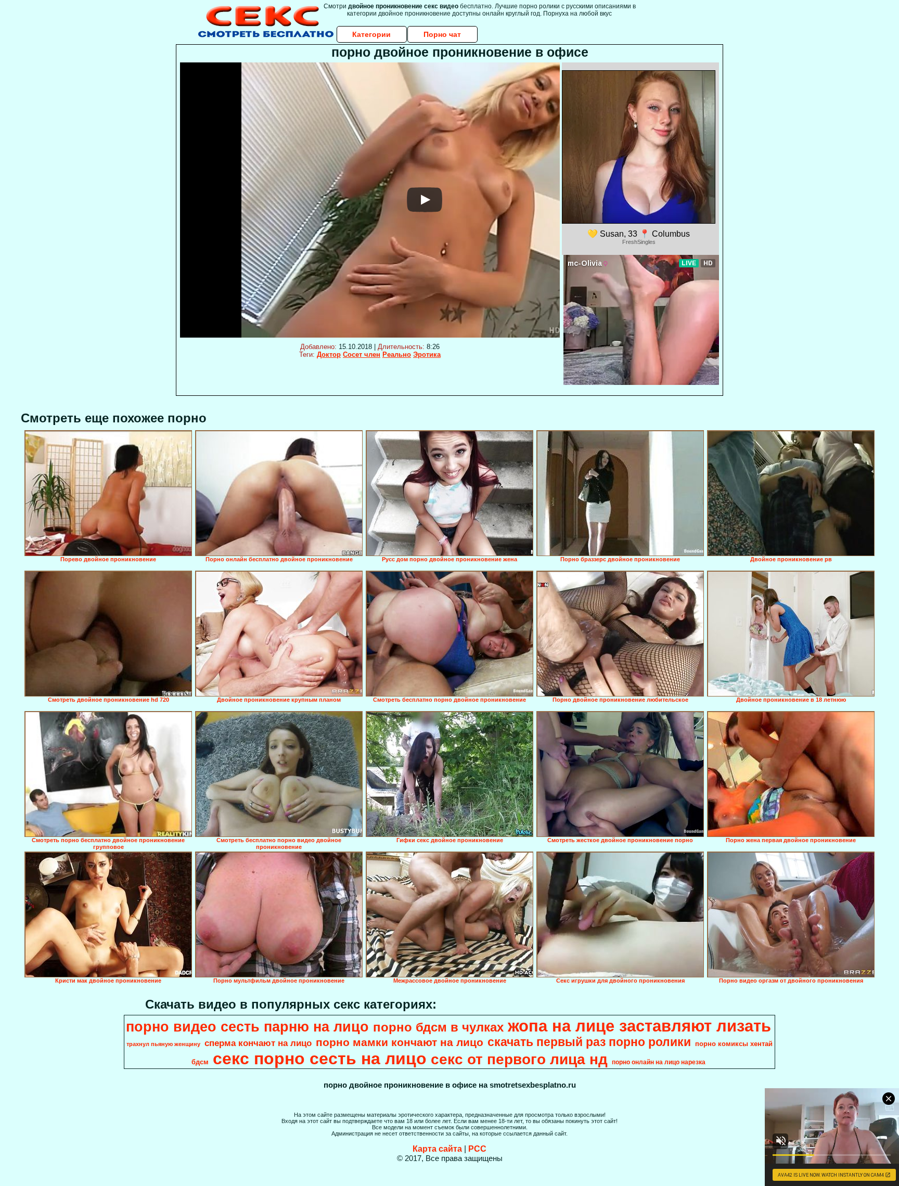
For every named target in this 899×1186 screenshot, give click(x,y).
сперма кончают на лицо (258, 1043)
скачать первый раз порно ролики (589, 1042)
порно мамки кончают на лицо (399, 1042)
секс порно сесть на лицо (320, 1058)
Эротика (427, 354)
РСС (477, 1148)
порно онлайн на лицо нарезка (658, 1062)
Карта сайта (437, 1148)
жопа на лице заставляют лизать (639, 1026)
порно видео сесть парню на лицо (247, 1027)
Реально (396, 354)
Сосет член (361, 354)
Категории (371, 34)
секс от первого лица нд (519, 1059)
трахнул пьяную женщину (163, 1044)
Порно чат (442, 34)
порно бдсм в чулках (438, 1027)
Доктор (329, 354)
